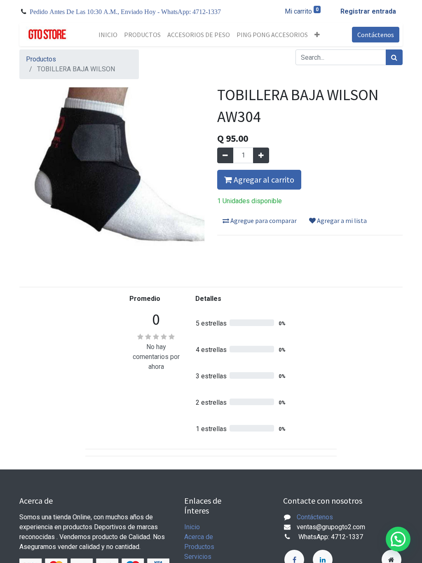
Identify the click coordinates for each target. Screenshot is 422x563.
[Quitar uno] (225, 155)
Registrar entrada (368, 11)
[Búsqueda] (394, 57)
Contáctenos (375, 34)
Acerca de (198, 537)
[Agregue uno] (261, 155)
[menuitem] (108, 34)
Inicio (192, 527)
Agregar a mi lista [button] (341, 220)
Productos (41, 59)
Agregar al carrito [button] (263, 179)
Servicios (197, 557)
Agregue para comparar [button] (263, 220)
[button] (317, 34)
